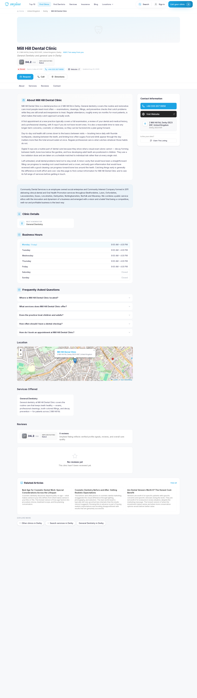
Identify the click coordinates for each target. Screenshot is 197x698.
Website (74, 69)
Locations (106, 4)
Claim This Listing (160, 141)
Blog (96, 4)
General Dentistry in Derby (91, 523)
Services (73, 4)
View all (173, 483)
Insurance (85, 4)
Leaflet (115, 379)
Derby (45, 11)
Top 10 (32, 4)
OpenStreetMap (126, 379)
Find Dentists (59, 4)
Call (42, 77)
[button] (75, 361)
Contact (57, 86)
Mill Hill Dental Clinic (66, 352)
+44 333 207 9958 (56, 69)
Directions (59, 77)
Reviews (45, 86)
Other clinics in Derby (32, 523)
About (21, 86)
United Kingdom (33, 11)
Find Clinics (44, 4)
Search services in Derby (61, 523)
